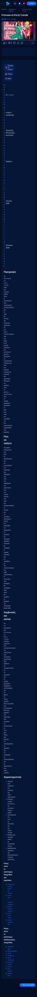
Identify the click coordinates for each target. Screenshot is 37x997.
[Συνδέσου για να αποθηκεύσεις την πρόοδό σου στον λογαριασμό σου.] (18, 43)
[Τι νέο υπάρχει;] (19, 3)
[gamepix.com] (8, 3)
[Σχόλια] (22, 43)
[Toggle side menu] (2, 3)
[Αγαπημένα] (24, 3)
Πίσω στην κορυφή (28, 985)
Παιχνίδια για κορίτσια (12, 10)
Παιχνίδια (4, 9)
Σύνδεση (31, 3)
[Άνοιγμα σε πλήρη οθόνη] (33, 43)
